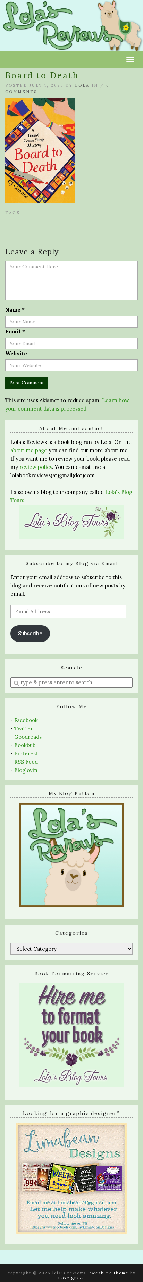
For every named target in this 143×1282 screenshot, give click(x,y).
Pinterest (26, 753)
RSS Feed (26, 762)
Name (15, 309)
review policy (35, 467)
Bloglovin (25, 770)
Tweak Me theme (109, 1273)
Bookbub (25, 745)
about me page (28, 450)
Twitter (23, 728)
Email (15, 331)
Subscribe (30, 633)
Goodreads (28, 737)
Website (16, 353)
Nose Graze (71, 1277)
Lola (82, 85)
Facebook (26, 720)
